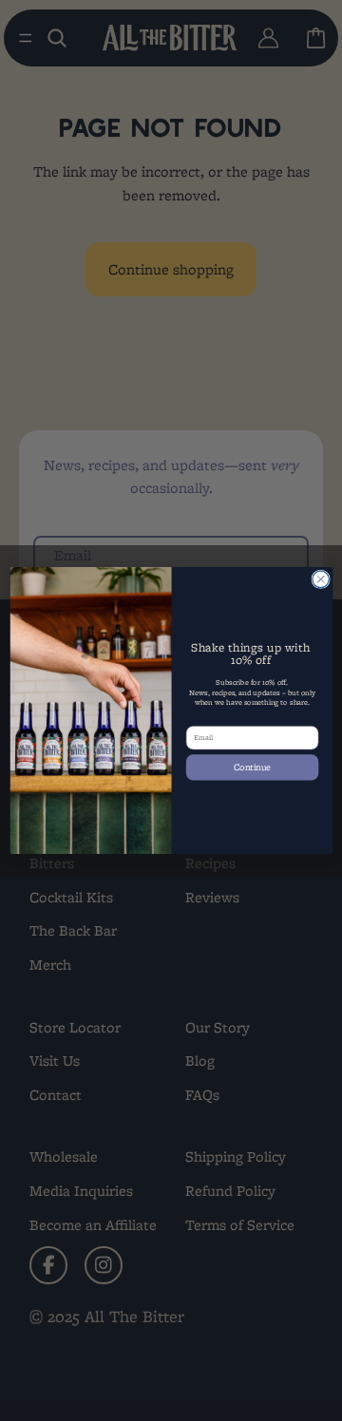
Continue (252, 767)
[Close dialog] (320, 579)
